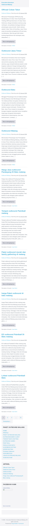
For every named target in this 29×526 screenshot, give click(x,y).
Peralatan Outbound (8, 451)
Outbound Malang (10, 131)
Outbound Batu (8, 90)
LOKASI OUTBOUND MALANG (12, 455)
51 (20, 417)
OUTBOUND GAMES (9, 441)
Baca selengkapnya (8, 41)
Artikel (13, 45)
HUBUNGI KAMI (7, 457)
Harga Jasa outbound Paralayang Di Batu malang (13, 171)
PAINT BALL (6, 443)
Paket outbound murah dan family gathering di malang (14, 253)
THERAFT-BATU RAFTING (10, 439)
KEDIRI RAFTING (8, 449)
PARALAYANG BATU (9, 445)
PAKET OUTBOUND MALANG (11, 435)
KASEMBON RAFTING (9, 447)
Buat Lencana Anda (6, 505)
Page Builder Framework (18, 523)
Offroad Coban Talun (11, 10)
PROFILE (5, 432)
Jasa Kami (14, 205)
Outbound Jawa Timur (11, 51)
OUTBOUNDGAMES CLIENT (11, 437)
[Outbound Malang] (7, 496)
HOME (5, 430)
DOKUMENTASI (7, 453)
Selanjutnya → (7, 421)
